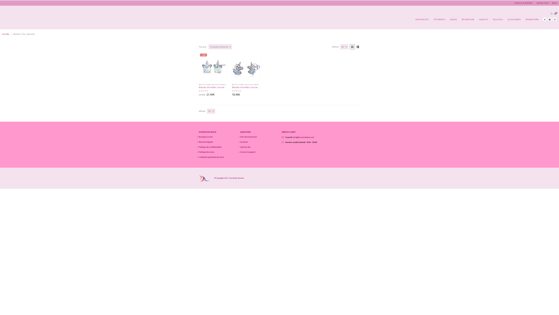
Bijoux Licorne (205, 85)
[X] (545, 20)
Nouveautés (422, 19)
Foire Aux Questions (248, 137)
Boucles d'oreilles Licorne (223, 85)
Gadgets (483, 19)
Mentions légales (206, 142)
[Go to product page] (246, 66)
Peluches (498, 19)
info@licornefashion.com (303, 137)
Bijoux (453, 19)
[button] (551, 13)
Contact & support (523, 3)
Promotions (532, 19)
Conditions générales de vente (211, 157)
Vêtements (439, 19)
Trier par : (203, 47)
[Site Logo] (20, 17)
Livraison (244, 142)
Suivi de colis (542, 3)
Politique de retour (206, 152)
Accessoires (514, 19)
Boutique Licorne (206, 137)
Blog (554, 3)
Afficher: (335, 47)
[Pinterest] (550, 20)
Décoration (468, 19)
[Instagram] (555, 20)
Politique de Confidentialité (210, 147)
